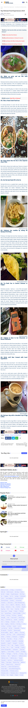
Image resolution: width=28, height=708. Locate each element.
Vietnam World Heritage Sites (14, 668)
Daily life (12, 604)
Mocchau (23, 628)
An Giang (12, 589)
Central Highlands (9, 598)
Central (2, 598)
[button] (23, 2)
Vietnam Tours (4, 666)
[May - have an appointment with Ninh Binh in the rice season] (3, 514)
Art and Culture (18, 589)
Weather (11, 675)
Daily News (18, 604)
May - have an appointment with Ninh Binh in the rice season (16, 514)
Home (2, 7)
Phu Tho (21, 638)
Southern (23, 647)
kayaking (7, 623)
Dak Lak (23, 604)
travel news (9, 660)
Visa (7, 675)
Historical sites (21, 617)
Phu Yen (2, 641)
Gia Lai (23, 613)
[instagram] (17, 695)
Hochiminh (21, 619)
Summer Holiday (11, 651)
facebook (8, 547)
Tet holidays (23, 651)
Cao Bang (16, 596)
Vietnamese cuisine (5, 673)
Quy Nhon (21, 643)
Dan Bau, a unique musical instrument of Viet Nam (17, 506)
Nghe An (11, 632)
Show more (24, 453)
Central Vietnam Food (18, 598)
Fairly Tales (17, 609)
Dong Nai (23, 606)
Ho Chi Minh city (9, 619)
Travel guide (3, 660)
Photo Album (9, 638)
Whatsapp (16, 438)
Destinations (8, 606)
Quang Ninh (3, 643)
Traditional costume (22, 655)
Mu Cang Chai (3, 630)
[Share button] (20, 438)
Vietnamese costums (14, 670)
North (14, 634)
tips (26, 653)
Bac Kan (22, 592)
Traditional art (14, 655)
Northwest (8, 636)
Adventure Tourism (4, 589)
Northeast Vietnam (21, 634)
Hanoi (8, 617)
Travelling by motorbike (18, 660)
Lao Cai (19, 626)
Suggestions (3, 651)
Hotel (18, 621)
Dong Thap (3, 609)
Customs (2, 604)
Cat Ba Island (22, 596)
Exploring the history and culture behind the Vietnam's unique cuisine (17, 522)
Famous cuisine (4, 611)
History (2, 619)
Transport (20, 658)
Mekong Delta (17, 628)
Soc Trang (3, 647)
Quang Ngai (21, 641)
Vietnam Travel (3, 482)
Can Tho (11, 596)
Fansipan (10, 611)
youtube (22, 550)
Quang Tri (9, 643)
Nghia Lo (16, 632)
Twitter (13, 438)
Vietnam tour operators (5, 483)
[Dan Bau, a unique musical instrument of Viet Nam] (3, 506)
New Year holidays (4, 632)
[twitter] (13, 695)
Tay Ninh (17, 651)
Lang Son (14, 626)
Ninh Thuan (9, 634)
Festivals (16, 611)
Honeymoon (13, 621)
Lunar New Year (4, 628)
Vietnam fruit (17, 664)
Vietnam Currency (9, 664)
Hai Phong (14, 615)
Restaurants (3, 645)
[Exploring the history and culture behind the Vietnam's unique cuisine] (3, 522)
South (12, 647)
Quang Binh (8, 641)
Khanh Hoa (12, 623)
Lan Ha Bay (9, 626)
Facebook (9, 438)
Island (2, 623)
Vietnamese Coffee (4, 670)
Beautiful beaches (14, 594)
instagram (8, 550)
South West (17, 647)
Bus (1, 596)
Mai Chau (11, 628)
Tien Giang (21, 653)
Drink (8, 609)
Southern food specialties (6, 649)
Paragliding (21, 636)
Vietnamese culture (14, 673)
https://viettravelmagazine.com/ (11, 476)
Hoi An (2, 621)
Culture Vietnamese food (19, 602)
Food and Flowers (8, 613)
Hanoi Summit (14, 617)
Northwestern (15, 636)
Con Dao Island (18, 600)
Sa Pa (8, 645)
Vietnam (2, 664)
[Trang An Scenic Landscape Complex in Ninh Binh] (3, 498)
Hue (22, 621)
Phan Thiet (3, 638)
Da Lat (7, 604)
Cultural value (10, 602)
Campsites (6, 596)
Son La (8, 647)
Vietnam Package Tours (5, 487)
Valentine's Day (16, 662)
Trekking (2, 662)
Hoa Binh (15, 619)
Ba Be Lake (3, 592)
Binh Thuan (22, 594)
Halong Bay (3, 617)
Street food (22, 649)
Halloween (20, 615)
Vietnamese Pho (23, 673)
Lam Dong (3, 626)
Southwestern (15, 649)
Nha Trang (22, 632)
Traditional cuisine (4, 658)
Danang (2, 606)
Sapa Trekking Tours (4, 486)
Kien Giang (18, 623)
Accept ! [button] (3, 705)
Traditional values (13, 658)
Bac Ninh (3, 594)
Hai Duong (8, 615)
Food (2, 613)
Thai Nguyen (9, 653)
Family (22, 609)
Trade (9, 655)
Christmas (12, 600)
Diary (14, 606)
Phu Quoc (16, 638)
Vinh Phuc (3, 675)
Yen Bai (21, 675)
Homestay (7, 621)
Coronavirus (3, 602)
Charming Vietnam (4, 600)
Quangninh (15, 643)
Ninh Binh (3, 634)
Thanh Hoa (15, 653)
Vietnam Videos (4, 668)
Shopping (17, 645)
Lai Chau (24, 623)
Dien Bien (18, 606)
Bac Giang (17, 592)
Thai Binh (3, 653)
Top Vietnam (6, 435)
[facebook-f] (11, 695)
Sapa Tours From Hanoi (5, 485)
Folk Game (21, 611)
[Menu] (2, 2)
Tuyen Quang (8, 662)
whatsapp (22, 547)
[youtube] (15, 695)
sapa (12, 645)
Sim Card (22, 645)
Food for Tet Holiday (17, 613)
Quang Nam (14, 641)
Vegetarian (23, 662)
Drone (12, 609)
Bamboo (7, 594)
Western (16, 675)
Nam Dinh (10, 630)
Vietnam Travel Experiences (9, 7)
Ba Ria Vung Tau (10, 592)
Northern (3, 636)
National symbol (17, 630)
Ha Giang (3, 615)
